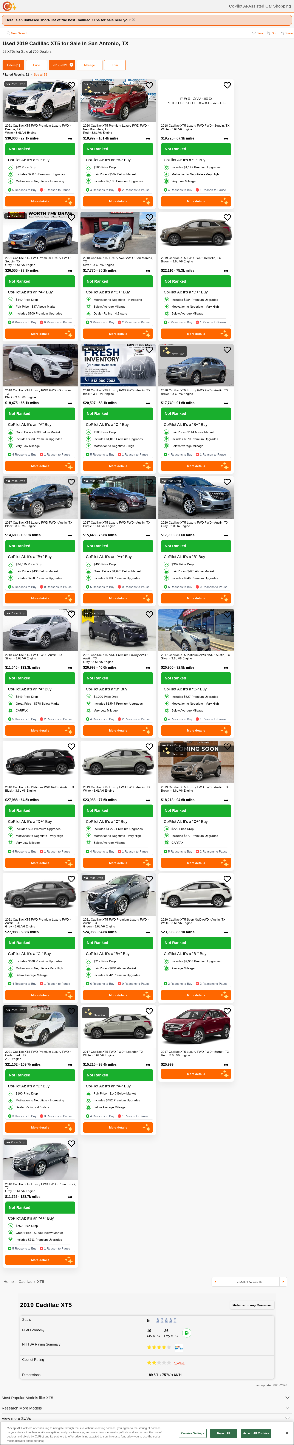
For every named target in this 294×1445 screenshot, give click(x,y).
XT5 (40, 1281)
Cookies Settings (192, 1433)
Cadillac (25, 1281)
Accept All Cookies (256, 1433)
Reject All (223, 1433)
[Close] (287, 1433)
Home (8, 1281)
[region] (147, 1433)
